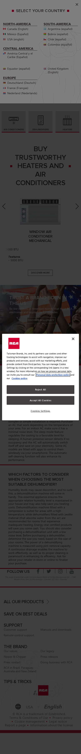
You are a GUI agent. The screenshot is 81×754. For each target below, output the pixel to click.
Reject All (40, 389)
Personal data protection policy (53, 374)
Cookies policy (19, 378)
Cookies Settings (40, 410)
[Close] (73, 338)
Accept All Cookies (40, 400)
